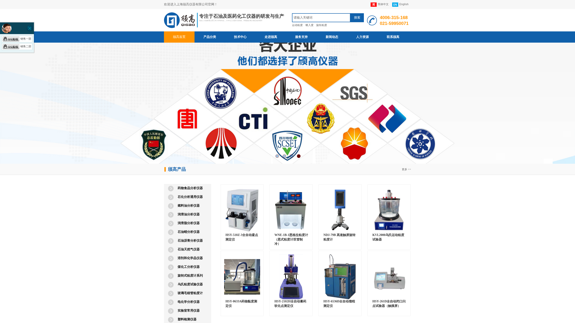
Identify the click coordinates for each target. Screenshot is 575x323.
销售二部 (25, 46)
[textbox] (321, 17)
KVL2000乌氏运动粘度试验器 (388, 237)
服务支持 (301, 37)
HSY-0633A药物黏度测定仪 (241, 304)
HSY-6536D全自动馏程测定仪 (339, 304)
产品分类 (209, 37)
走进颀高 (271, 37)
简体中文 (383, 4)
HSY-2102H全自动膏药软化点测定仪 (290, 304)
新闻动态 (332, 37)
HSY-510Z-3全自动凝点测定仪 (242, 237)
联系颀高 (393, 37)
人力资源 (362, 37)
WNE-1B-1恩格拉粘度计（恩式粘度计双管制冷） (291, 239)
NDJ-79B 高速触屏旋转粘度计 (339, 237)
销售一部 (25, 38)
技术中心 (240, 37)
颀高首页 (179, 37)
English (404, 4)
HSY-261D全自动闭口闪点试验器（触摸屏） (389, 304)
